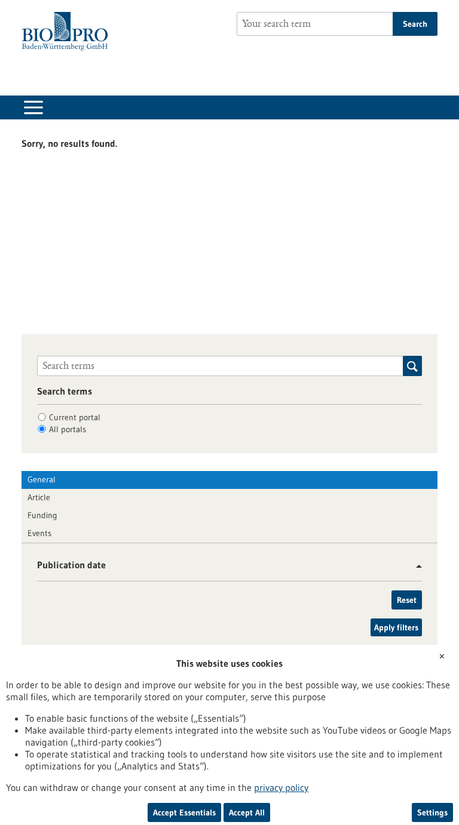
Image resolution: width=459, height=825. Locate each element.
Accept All (247, 812)
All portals (67, 429)
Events (39, 533)
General (41, 479)
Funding (42, 515)
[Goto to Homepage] (68, 31)
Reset (407, 600)
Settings (432, 812)
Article (38, 497)
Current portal (74, 417)
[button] (414, 566)
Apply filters (396, 627)
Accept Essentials (184, 812)
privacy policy (281, 787)
